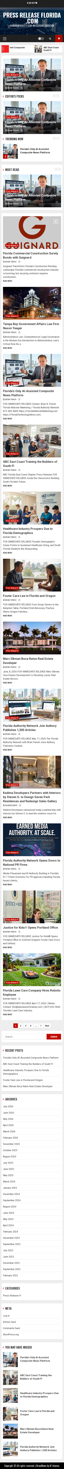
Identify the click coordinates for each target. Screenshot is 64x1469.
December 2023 (11, 1238)
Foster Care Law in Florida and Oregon (32, 575)
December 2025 (11, 1144)
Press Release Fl (12, 75)
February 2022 (10, 1275)
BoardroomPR (11, 805)
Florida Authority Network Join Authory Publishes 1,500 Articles (32, 705)
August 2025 (9, 1156)
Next (47, 1025)
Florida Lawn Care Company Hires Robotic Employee (32, 969)
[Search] (50, 38)
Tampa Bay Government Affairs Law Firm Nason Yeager (32, 303)
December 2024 (11, 1194)
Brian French (13, 88)
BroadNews (41, 1466)
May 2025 (8, 1175)
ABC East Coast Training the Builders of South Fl (32, 441)
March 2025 (9, 1181)
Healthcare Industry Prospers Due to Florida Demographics (32, 508)
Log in (6, 1315)
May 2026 (8, 1119)
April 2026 (8, 1125)
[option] (32, 75)
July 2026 (8, 1106)
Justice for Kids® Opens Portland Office (32, 906)
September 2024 (12, 1200)
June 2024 (8, 1212)
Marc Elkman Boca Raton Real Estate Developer (32, 638)
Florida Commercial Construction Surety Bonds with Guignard (32, 232)
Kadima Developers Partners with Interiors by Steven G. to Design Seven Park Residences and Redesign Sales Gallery (32, 772)
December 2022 (11, 1263)
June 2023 (8, 1256)
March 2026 (9, 1131)
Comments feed (11, 1328)
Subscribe (59, 38)
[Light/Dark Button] (41, 38)
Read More (7, 281)
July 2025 (8, 1162)
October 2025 (10, 1150)
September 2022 (12, 1269)
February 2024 (10, 1231)
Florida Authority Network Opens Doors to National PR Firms (32, 839)
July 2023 (8, 1250)
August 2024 (9, 1206)
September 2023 (12, 1244)
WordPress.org (11, 1334)
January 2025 (10, 1187)
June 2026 (8, 1112)
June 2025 (8, 1169)
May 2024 (8, 1219)
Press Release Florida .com (32, 17)
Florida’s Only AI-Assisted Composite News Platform (10, 151)
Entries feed (9, 1322)
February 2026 (10, 1137)
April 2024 (8, 1225)
